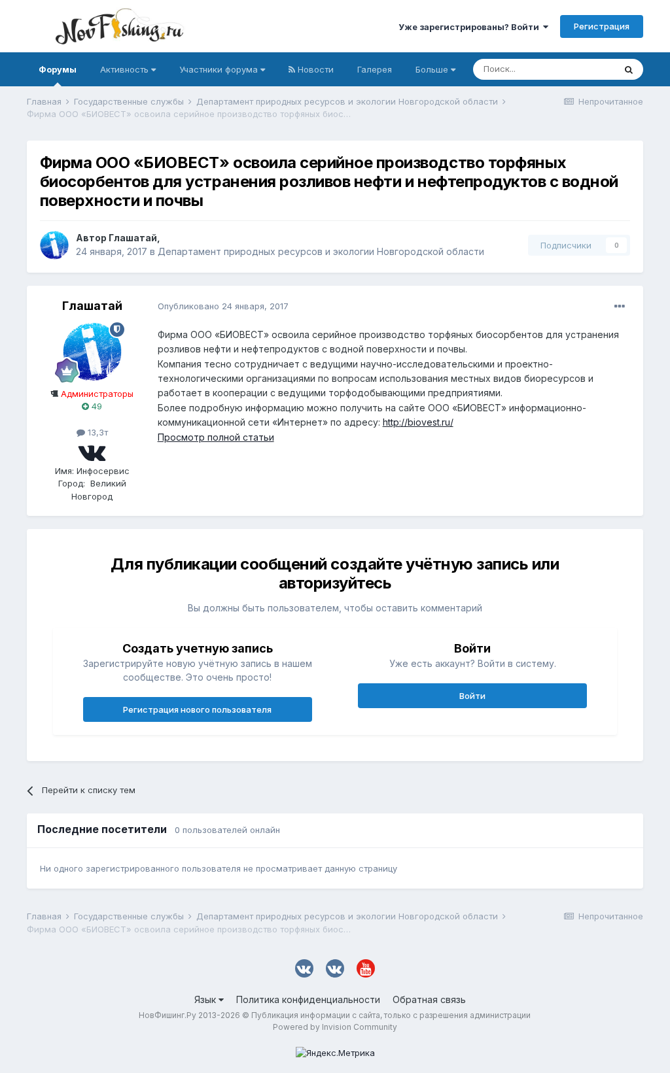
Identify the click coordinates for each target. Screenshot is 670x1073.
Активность (125, 69)
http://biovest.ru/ (418, 422)
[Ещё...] (620, 307)
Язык (206, 999)
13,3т (96, 432)
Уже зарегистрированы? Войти (470, 27)
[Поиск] (628, 69)
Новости (314, 69)
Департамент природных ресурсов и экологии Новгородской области (321, 251)
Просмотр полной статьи (216, 437)
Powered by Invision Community (335, 1027)
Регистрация (601, 26)
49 (95, 406)
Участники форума (219, 69)
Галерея (374, 69)
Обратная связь (429, 999)
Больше (431, 69)
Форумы (58, 69)
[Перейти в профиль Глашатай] (54, 245)
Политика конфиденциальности (308, 999)
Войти (472, 695)
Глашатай (133, 237)
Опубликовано (223, 306)
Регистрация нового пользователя (197, 709)
